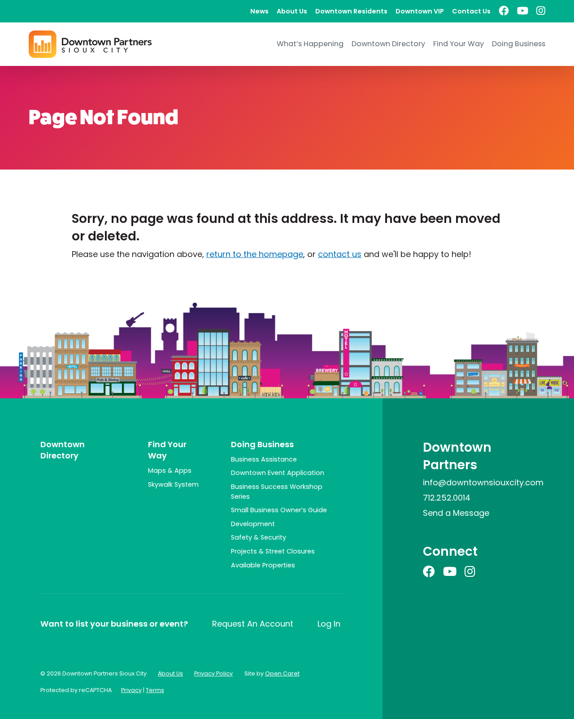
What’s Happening (310, 44)
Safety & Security (258, 537)
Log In (328, 623)
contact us (339, 254)
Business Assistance (264, 459)
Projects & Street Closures (273, 551)
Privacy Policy (213, 673)
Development (253, 523)
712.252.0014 (446, 497)
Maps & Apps (169, 470)
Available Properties (263, 565)
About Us (292, 11)
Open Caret (282, 673)
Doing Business (518, 44)
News (259, 11)
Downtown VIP (420, 11)
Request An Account (252, 623)
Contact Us (471, 11)
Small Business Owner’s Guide (279, 509)
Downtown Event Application (277, 472)
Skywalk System (173, 484)
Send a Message (456, 513)
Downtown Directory (388, 44)
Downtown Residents (351, 11)
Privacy (131, 690)
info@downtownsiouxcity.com (483, 482)
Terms (155, 690)
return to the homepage (254, 254)
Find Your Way (458, 44)
